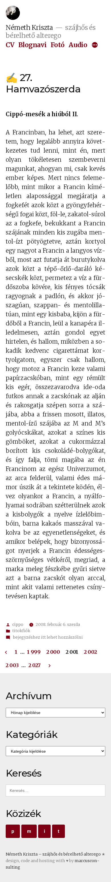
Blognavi (32, 45)
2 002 (90, 652)
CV (10, 45)
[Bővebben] (94, 45)
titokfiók (21, 630)
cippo (17, 624)
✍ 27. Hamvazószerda (43, 83)
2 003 (12, 665)
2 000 (53, 652)
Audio (78, 45)
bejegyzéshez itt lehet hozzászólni (47, 637)
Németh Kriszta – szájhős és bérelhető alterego (53, 854)
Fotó (58, 45)
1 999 (33, 652)
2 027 (34, 665)
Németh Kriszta (29, 28)
